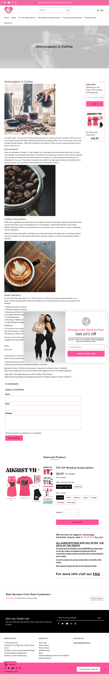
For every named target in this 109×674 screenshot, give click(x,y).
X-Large (94, 497)
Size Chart (43, 643)
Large (85, 497)
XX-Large (60, 502)
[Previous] (7, 485)
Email (7, 404)
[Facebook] (1, 3)
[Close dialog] (105, 313)
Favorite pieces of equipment (15, 653)
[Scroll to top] (105, 670)
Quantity (59, 512)
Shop (14, 18)
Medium (77, 497)
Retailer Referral (45, 658)
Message (8, 413)
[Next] (39, 485)
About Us (8, 23)
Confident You (90, 18)
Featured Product (54, 457)
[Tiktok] (15, 3)
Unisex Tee (78, 487)
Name (7, 394)
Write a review (97, 599)
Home (6, 18)
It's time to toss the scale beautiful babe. (19, 650)
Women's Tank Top (64, 487)
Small (68, 497)
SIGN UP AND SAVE (86, 354)
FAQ (96, 574)
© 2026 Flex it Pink (11, 672)
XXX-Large (71, 502)
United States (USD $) (88, 669)
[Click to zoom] (39, 469)
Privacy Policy (44, 648)
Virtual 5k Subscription (72, 18)
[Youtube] (8, 3)
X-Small (60, 497)
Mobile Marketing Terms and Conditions (54, 656)
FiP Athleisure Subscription (49, 18)
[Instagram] (12, 3)
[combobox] (52, 10)
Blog (40, 653)
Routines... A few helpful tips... (15, 656)
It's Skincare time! (11, 643)
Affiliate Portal (44, 650)
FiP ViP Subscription (26, 18)
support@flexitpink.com (81, 643)
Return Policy (44, 645)
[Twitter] (4, 3)
